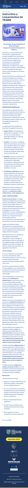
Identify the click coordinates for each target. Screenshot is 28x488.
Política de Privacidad (14, 476)
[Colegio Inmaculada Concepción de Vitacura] (6, 6)
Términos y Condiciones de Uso (14, 479)
